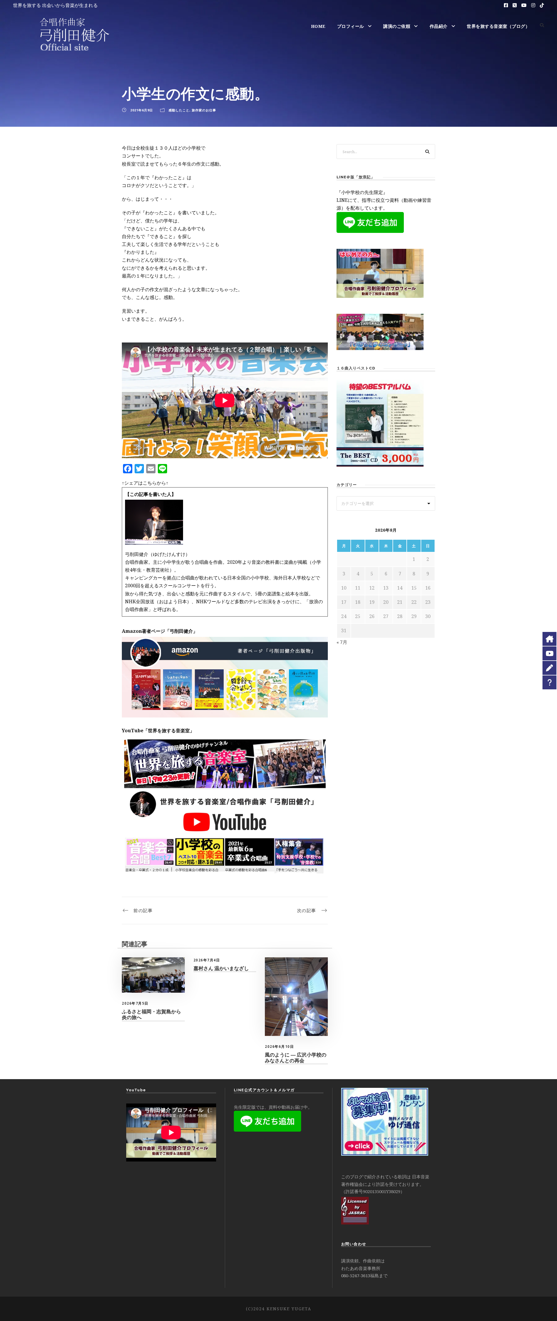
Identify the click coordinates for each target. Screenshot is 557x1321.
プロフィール (350, 26)
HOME (318, 26)
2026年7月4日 (206, 960)
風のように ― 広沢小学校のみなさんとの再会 (295, 1057)
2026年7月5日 (135, 1003)
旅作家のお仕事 (204, 110)
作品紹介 (439, 26)
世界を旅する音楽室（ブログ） (498, 26)
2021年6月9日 (141, 110)
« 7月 (342, 642)
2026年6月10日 (279, 1046)
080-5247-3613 (355, 1275)
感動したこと (179, 110)
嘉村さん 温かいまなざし (221, 968)
